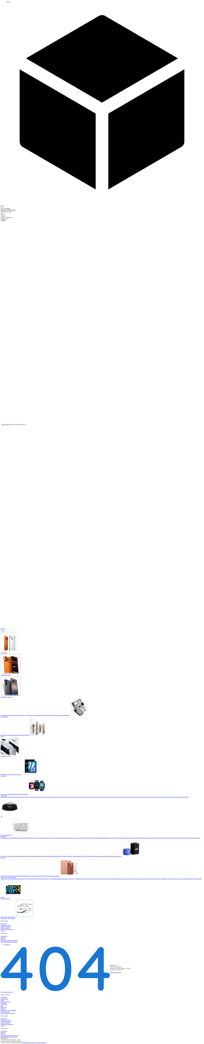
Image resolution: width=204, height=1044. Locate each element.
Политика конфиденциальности (9, 940)
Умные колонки (55, 876)
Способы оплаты (5, 925)
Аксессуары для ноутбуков (8, 916)
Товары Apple (4, 999)
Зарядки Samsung (93, 878)
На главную (7, 944)
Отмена (3, 220)
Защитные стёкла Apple (24, 878)
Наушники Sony (71, 856)
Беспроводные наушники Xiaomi (113, 838)
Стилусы (174, 878)
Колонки (3, 1009)
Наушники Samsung (61, 856)
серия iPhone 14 (30, 715)
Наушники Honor (41, 856)
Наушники (3, 1007)
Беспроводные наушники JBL (22, 838)
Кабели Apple (61, 878)
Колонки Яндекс (46, 876)
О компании (4, 936)
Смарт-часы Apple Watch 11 (86, 797)
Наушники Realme (51, 856)
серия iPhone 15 (22, 715)
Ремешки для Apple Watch (58, 797)
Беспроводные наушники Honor (166, 838)
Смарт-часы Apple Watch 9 (130, 797)
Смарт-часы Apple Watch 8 (116, 797)
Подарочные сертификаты (8, 1013)
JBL (2, 1006)
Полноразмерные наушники (101, 856)
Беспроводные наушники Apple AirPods (75, 838)
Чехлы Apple (160, 878)
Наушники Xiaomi (89, 856)
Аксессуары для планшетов (8, 794)
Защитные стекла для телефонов (9, 878)
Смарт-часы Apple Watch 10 (101, 797)
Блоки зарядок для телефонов (73, 878)
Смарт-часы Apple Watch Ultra (161, 797)
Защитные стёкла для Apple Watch (28, 797)
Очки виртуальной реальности (9, 735)
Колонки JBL (23, 876)
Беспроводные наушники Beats (39, 838)
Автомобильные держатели (137, 878)
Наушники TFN (79, 856)
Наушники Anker (13, 856)
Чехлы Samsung (168, 878)
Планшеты (3, 1003)
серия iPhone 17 (5, 715)
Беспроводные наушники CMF (183, 838)
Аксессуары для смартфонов (8, 1010)
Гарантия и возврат (6, 926)
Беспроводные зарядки (124, 878)
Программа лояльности (7, 929)
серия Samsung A (47, 715)
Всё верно (3, 210)
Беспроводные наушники (7, 838)
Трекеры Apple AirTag (23, 735)
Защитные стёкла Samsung (38, 878)
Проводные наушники (115, 856)
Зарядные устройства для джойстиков (11, 774)
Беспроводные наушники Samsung (95, 838)
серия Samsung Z (65, 715)
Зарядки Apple (85, 878)
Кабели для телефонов (51, 878)
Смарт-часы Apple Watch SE (145, 797)
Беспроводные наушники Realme (131, 838)
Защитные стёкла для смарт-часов (10, 797)
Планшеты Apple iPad (21, 794)
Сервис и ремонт (5, 928)
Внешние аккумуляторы (192, 878)
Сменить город (11, 210)
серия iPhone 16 (13, 715)
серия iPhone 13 (38, 715)
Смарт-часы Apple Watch (72, 797)
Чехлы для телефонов (151, 878)
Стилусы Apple (181, 878)
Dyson (2, 1000)
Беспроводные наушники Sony (56, 838)
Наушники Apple (23, 856)
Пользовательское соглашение (9, 942)
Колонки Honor (15, 876)
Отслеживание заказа (6, 992)
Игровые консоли (5, 1001)
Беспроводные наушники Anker (149, 838)
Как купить (4, 923)
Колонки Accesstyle (6, 876)
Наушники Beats (32, 856)
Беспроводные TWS (6, 835)
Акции (2, 930)
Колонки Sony (31, 876)
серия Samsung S (56, 715)
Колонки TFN (38, 876)
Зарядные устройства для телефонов (108, 878)
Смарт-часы (4, 1004)
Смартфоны (4, 997)
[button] (102, 104)
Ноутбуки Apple (5, 1011)
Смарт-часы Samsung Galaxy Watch (178, 797)
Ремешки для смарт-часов (44, 797)
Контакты (3, 937)
